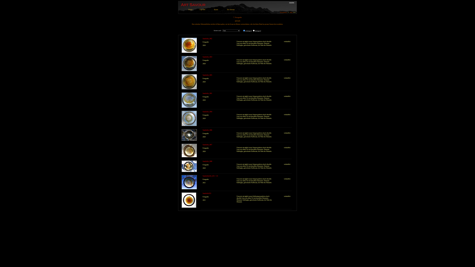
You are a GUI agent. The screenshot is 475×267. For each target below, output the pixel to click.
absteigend (258, 31)
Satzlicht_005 (207, 75)
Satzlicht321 (207, 193)
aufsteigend (248, 31)
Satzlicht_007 (207, 145)
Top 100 (202, 10)
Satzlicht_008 (207, 161)
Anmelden (291, 2)
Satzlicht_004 (207, 112)
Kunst (216, 10)
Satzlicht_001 (207, 93)
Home (190, 10)
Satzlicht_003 (207, 57)
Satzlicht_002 (207, 39)
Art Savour (231, 10)
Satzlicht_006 (207, 130)
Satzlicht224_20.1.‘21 (210, 176)
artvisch (237, 21)
